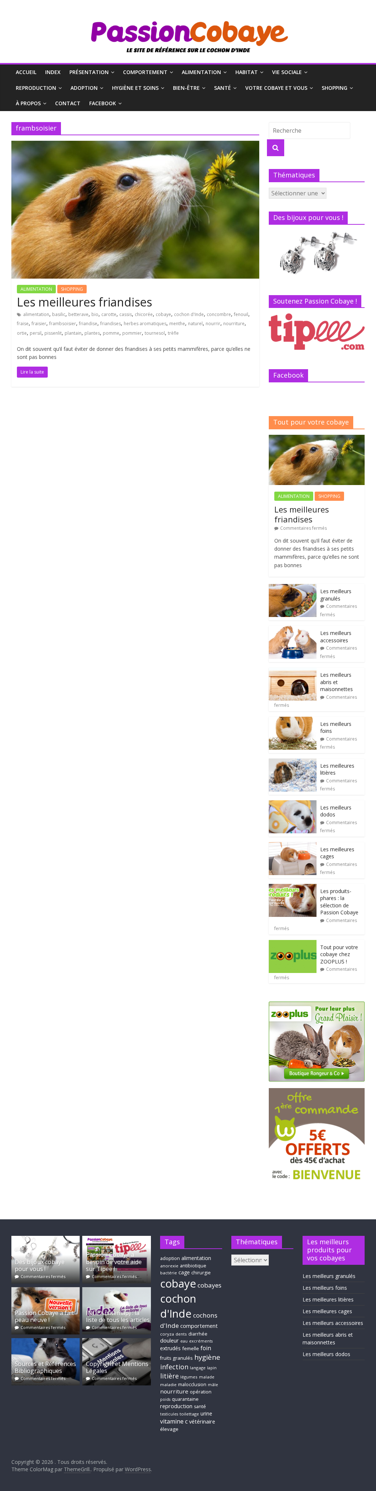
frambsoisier (62, 323)
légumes (189, 1377)
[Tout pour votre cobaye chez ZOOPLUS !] (293, 943)
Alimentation (201, 72)
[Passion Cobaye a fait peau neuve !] (45, 1290)
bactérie (168, 1272)
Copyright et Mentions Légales (117, 1367)
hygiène (207, 1357)
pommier (132, 333)
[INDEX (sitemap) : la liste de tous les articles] (116, 1290)
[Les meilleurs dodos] (293, 804)
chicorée (144, 314)
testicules (169, 1414)
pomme (111, 333)
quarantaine (185, 1399)
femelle (190, 1348)
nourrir (213, 323)
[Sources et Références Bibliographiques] (45, 1341)
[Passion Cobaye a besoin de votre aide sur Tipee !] (116, 1239)
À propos (28, 103)
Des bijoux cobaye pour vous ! (40, 1265)
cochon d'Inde (189, 314)
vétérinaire (202, 1421)
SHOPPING (334, 87)
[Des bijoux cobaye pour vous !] (45, 1239)
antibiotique (193, 1266)
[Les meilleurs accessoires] (293, 629)
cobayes (209, 1285)
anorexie (169, 1265)
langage (198, 1367)
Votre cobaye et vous (276, 87)
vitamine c (174, 1421)
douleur (169, 1340)
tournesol (155, 333)
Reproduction (36, 87)
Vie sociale (287, 72)
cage (184, 1272)
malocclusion (192, 1384)
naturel (195, 323)
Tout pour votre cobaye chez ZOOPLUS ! (339, 954)
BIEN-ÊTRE (186, 87)
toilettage (189, 1414)
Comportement (145, 72)
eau (184, 1341)
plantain (73, 333)
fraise (23, 323)
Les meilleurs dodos (326, 1354)
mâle (213, 1384)
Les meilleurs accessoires (335, 636)
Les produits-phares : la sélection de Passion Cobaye (339, 902)
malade (206, 1377)
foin (205, 1348)
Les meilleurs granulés (335, 595)
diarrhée (197, 1334)
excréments (201, 1341)
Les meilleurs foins (325, 1287)
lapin (212, 1367)
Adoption (84, 87)
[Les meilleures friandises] (135, 145)
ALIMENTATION (36, 289)
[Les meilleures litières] (293, 762)
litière (169, 1375)
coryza (167, 1334)
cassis (125, 314)
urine (206, 1413)
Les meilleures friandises (84, 302)
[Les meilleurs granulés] (293, 587)
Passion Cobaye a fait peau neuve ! (44, 1316)
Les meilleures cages (327, 1311)
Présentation (89, 72)
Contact (67, 103)
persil (35, 333)
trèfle (173, 333)
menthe (177, 323)
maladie (168, 1384)
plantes (92, 333)
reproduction (176, 1406)
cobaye (163, 314)
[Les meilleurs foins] (293, 720)
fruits (165, 1358)
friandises (110, 323)
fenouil (241, 314)
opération (201, 1392)
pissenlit (53, 333)
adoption (170, 1258)
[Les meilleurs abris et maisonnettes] (293, 671)
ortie (22, 333)
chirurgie (201, 1273)
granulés (183, 1358)
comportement (199, 1325)
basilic (58, 314)
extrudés (170, 1348)
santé (200, 1406)
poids (165, 1399)
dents (181, 1334)
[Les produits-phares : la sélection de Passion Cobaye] (293, 887)
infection (174, 1366)
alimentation (36, 314)
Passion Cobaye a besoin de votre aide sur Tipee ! (114, 1262)
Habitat (246, 72)
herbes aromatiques (145, 323)
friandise (88, 323)
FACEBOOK (102, 103)
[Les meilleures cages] (293, 845)
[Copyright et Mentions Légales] (116, 1341)
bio (94, 314)
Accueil (26, 72)
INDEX (53, 72)
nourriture (234, 323)
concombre (219, 314)
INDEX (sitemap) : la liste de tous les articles (118, 1316)
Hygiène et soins (135, 87)
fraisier (39, 323)
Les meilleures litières (328, 1299)
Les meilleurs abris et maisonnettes (336, 682)
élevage (169, 1429)
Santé (222, 87)
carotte (108, 314)
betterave (78, 314)
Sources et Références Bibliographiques (45, 1367)
